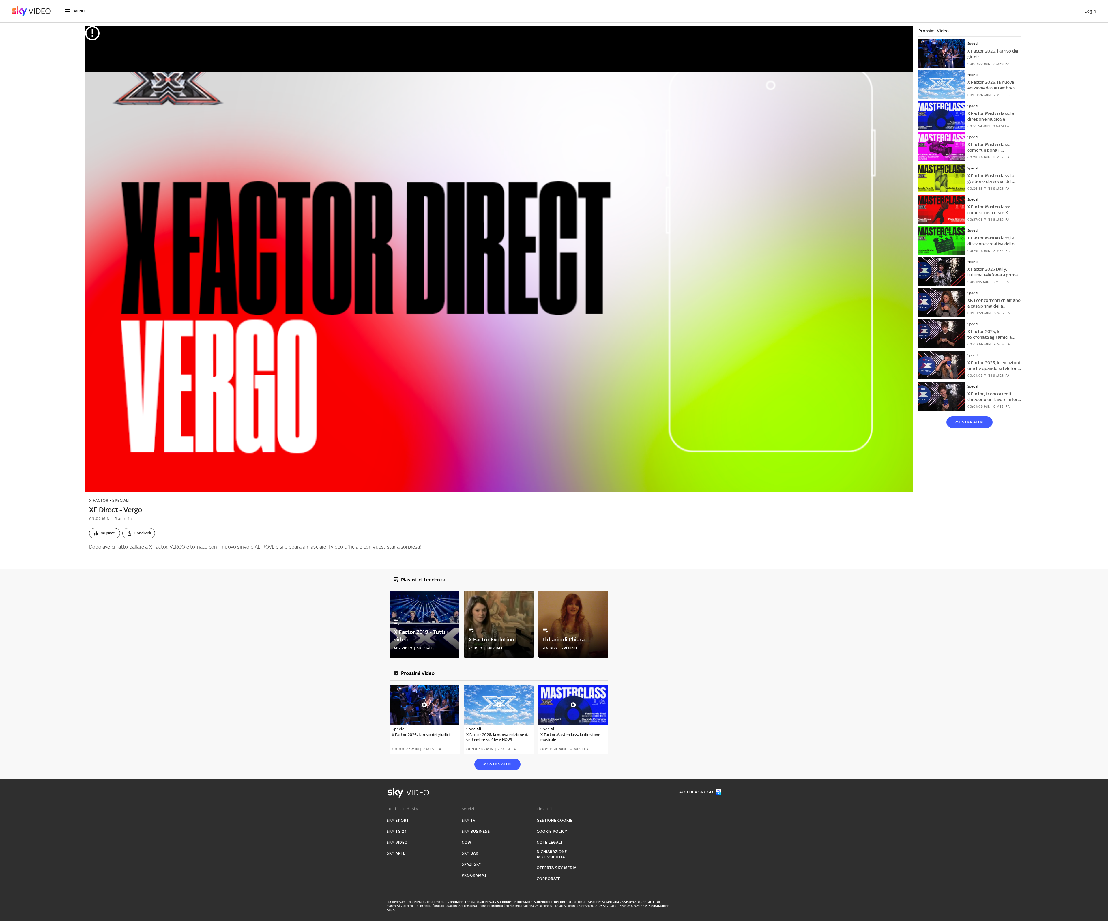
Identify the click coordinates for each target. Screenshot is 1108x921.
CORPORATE (548, 879)
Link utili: (546, 809)
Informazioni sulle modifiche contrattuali (545, 902)
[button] (104, 533)
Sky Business (476, 831)
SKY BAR (470, 853)
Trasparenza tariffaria (602, 902)
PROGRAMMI (474, 875)
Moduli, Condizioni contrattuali (460, 902)
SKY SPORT (398, 820)
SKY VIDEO (397, 842)
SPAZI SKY (472, 864)
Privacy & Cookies (498, 902)
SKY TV (469, 820)
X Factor (98, 500)
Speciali (121, 500)
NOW (466, 842)
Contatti (647, 902)
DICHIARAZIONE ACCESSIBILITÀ (552, 854)
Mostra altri (969, 422)
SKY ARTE (396, 853)
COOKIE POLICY (552, 831)
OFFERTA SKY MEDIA (557, 868)
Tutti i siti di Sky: (403, 809)
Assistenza (628, 902)
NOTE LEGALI (549, 842)
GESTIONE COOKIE (554, 820)
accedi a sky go (696, 792)
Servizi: (469, 809)
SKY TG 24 (397, 831)
